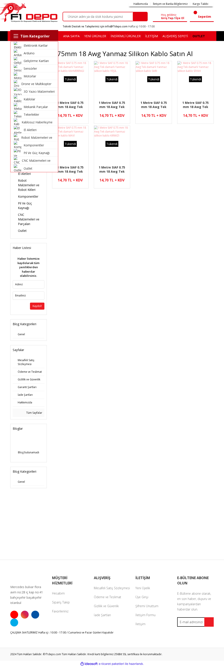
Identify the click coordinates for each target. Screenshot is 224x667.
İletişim (140, 624)
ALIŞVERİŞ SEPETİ (175, 36)
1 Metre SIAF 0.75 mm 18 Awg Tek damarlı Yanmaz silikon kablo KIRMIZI (112, 169)
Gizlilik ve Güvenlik (106, 606)
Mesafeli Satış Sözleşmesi (112, 588)
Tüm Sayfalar (34, 413)
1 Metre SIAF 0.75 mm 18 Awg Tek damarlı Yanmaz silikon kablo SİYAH (195, 105)
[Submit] (209, 622)
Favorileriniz (60, 611)
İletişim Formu (145, 615)
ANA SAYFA (71, 36)
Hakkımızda (140, 3)
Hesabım (58, 593)
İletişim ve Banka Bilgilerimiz (170, 3)
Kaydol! (37, 306)
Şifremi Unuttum (146, 606)
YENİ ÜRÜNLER (95, 36)
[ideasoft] (89, 664)
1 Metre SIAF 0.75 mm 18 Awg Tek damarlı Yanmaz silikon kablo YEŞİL (112, 105)
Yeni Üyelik (142, 588)
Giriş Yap (167, 18)
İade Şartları (102, 615)
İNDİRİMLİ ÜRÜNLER (126, 36)
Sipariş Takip (61, 602)
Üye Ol (179, 18)
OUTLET (198, 36)
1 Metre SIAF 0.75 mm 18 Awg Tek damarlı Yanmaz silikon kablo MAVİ (70, 169)
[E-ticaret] (111, 664)
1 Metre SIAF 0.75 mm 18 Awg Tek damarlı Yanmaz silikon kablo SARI (154, 105)
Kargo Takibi (200, 3)
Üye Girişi (141, 597)
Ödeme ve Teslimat (107, 597)
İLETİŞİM (151, 36)
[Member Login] (158, 17)
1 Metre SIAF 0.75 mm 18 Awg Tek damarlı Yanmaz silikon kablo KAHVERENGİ (70, 105)
